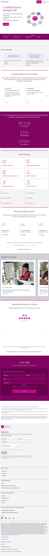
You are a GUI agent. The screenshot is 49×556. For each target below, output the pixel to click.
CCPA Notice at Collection (5, 546)
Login (44, 1)
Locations (4, 473)
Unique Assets (30, 203)
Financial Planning (7, 165)
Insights (3, 475)
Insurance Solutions (7, 186)
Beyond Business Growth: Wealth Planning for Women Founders (16, 291)
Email (5, 379)
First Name (6, 375)
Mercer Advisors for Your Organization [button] (12, 507)
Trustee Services (30, 186)
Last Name (27, 375)
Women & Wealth (6, 198)
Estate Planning (30, 176)
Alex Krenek (42, 230)
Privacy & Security (4, 539)
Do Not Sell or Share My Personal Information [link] (9, 549)
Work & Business (6, 203)
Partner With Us (5, 498)
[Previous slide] (1, 59)
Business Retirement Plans (8, 510)
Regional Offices (24, 135)
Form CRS (2, 544)
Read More (6, 63)
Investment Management (33, 165)
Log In (3, 483)
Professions (29, 198)
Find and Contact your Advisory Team (10, 488)
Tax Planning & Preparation (10, 176)
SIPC (34, 527)
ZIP (6, 25)
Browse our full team (23, 249)
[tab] (8, 37)
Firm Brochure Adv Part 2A (6, 541)
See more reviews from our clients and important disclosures (23, 351)
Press (3, 502)
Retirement (5, 193)
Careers (3, 495)
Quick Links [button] (4, 468)
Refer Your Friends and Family (8, 485)
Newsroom (4, 500)
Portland (42, 234)
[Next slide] (48, 59)
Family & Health (30, 193)
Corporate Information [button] (8, 493)
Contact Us (4, 471)
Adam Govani (6, 230)
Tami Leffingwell (25, 230)
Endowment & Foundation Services (10, 512)
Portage (23, 234)
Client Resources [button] (6, 480)
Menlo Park (5, 234)
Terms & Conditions (4, 537)
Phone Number (6, 382)
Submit (20, 24)
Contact (39, 1)
